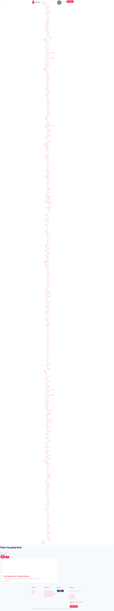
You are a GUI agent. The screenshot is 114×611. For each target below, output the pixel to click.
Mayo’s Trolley (46, 424)
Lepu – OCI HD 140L (48, 361)
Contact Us (43, 542)
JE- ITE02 (48, 436)
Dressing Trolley (46, 448)
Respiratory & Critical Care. (46, 144)
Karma (48, 63)
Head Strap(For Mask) (46, 289)
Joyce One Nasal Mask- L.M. (48, 269)
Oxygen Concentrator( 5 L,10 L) (47, 176)
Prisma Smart (48, 78)
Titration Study (46, 137)
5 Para (48, 229)
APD (46, 9)
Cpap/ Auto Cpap (46, 480)
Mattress (46, 456)
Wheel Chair (46, 62)
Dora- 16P (48, 344)
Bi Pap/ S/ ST (46, 490)
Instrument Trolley (47, 434)
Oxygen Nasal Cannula (46, 299)
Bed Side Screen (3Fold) (46, 452)
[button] (70, 1)
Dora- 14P (48, 342)
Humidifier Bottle (47, 307)
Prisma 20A (48, 80)
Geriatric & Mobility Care (46, 39)
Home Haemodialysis (47, 13)
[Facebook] (58, 591)
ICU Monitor (46, 225)
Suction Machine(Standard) (48, 201)
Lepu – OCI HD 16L (48, 355)
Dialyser (46, 325)
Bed (46, 518)
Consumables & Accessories (46, 262)
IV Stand (48, 32)
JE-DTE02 (48, 450)
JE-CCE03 (48, 446)
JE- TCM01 (48, 49)
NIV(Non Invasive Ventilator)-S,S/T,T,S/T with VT (47, 147)
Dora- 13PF (48, 340)
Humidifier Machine (47, 88)
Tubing (46, 365)
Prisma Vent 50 (48, 168)
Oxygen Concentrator (47, 463)
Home (43, 1)
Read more (5, 581)
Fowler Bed (46, 47)
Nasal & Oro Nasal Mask (46, 95)
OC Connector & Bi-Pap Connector (47, 319)
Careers (43, 543)
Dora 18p (48, 347)
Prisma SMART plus (48, 75)
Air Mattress (46, 251)
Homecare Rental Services (46, 461)
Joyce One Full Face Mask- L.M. (48, 279)
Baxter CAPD (48, 7)
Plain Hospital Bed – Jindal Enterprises (16, 576)
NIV (46, 503)
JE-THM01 (48, 54)
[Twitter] (60, 591)
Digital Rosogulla (52, 608)
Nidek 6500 (48, 259)
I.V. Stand (46, 260)
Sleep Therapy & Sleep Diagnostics (46, 68)
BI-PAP (46, 81)
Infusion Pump (46, 220)
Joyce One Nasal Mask (48, 99)
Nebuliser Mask (46, 312)
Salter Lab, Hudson (48, 309)
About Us (43, 541)
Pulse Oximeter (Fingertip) (47, 256)
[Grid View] (2, 556)
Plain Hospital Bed (46, 383)
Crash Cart (46, 444)
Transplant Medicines (47, 22)
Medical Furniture (45, 371)
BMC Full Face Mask (48, 242)
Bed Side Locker (46, 416)
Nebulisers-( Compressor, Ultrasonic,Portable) (48, 195)
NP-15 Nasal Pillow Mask (48, 122)
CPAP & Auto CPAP (46, 72)
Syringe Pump (46, 214)
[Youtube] (62, 591)
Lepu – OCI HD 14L (48, 350)
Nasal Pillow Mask (46, 117)
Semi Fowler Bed (46, 42)
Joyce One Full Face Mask (48, 107)
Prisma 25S (48, 493)
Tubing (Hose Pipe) (46, 245)
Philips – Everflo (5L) (48, 466)
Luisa (48, 170)
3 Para (48, 227)
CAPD (46, 5)
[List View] (7, 557)
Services (43, 2)
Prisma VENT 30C (48, 506)
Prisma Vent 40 (48, 164)
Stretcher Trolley (46, 438)
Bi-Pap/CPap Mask (47, 265)
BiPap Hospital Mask (46, 232)
